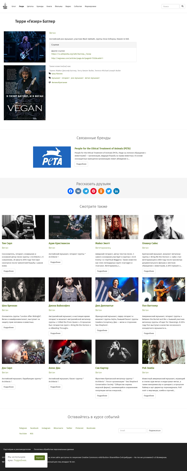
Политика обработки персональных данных (54, 449)
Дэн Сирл (7, 368)
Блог (14, 6)
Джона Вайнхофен (59, 305)
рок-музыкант (77, 78)
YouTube (23, 433)
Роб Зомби (148, 368)
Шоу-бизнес (57, 74)
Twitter (69, 428)
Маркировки (90, 6)
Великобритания (59, 82)
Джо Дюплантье (104, 305)
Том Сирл (7, 243)
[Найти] (182, 6)
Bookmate (91, 428)
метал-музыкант (92, 78)
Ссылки (55, 44)
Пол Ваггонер (150, 305)
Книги (49, 6)
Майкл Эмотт (102, 243)
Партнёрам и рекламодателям (17, 449)
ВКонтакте (58, 428)
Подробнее (81, 164)
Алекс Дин (54, 368)
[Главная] (6, 6)
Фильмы (58, 6)
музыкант (56, 78)
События (78, 6)
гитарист (66, 78)
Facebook (34, 428)
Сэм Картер (101, 368)
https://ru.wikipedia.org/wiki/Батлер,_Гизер (71, 54)
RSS (31, 433)
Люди (21, 6)
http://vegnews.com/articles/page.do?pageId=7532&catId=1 (77, 58)
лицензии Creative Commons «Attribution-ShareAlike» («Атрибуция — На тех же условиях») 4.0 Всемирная (119, 457)
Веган (52, 32)
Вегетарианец (103, 247)
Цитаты (30, 6)
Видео (68, 6)
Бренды (40, 6)
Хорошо (39, 457)
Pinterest (79, 428)
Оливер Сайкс (150, 243)
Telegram (23, 428)
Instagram (46, 428)
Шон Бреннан (9, 305)
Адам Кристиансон (59, 243)
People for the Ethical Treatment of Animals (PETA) (103, 148)
